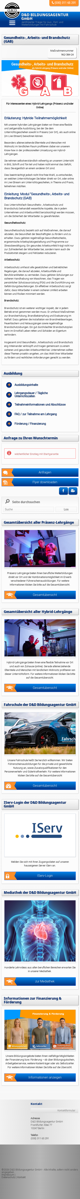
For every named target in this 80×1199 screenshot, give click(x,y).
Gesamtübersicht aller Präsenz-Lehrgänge (39, 522)
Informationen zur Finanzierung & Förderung (32, 1000)
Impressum (8, 1174)
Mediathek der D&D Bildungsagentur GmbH (40, 892)
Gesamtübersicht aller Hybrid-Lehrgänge (38, 611)
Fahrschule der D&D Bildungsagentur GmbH (40, 704)
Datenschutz (9, 1177)
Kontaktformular (66, 1110)
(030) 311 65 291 (65, 2)
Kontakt (21, 1177)
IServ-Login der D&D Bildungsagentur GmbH (35, 804)
